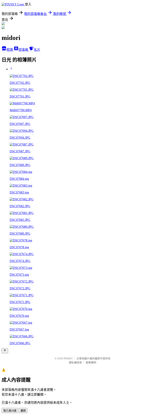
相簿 (10, 49)
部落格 (24, 49)
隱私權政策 (75, 362)
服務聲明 (91, 362)
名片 (37, 49)
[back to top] (5, 350)
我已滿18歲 (9, 410)
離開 (23, 410)
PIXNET (68, 358)
